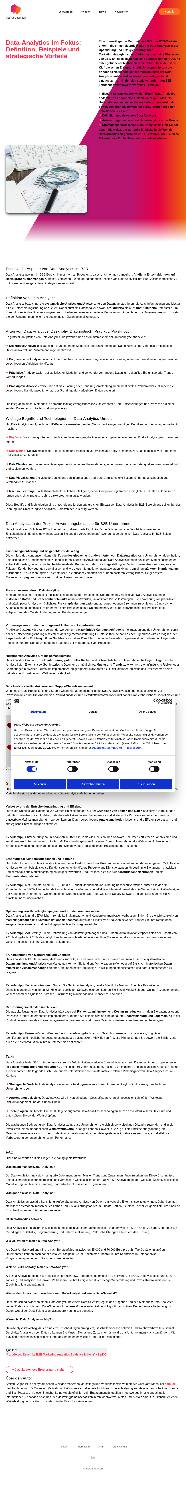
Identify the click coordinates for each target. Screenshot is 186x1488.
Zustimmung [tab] (39, 711)
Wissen (85, 11)
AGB (101, 1446)
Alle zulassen (146, 784)
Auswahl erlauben (93, 784)
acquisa (170, 1383)
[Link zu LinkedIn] (93, 1458)
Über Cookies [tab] (147, 711)
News (102, 11)
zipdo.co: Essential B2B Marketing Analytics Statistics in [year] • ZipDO (57, 1354)
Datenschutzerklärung (107, 747)
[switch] (72, 769)
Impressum (133, 747)
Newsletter (121, 11)
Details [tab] (93, 711)
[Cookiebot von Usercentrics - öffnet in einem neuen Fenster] (156, 701)
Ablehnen (40, 784)
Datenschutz (119, 1446)
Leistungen (65, 11)
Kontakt (169, 11)
